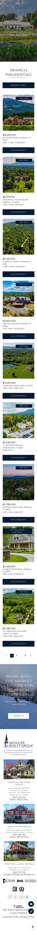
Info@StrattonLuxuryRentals (19, 874)
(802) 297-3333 (19, 797)
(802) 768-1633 (19, 835)
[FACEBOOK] (10, 897)
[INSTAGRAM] (16, 897)
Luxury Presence (18, 913)
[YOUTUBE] (27, 897)
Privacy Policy (27, 917)
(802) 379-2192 (19, 872)
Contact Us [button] (18, 716)
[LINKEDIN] (21, 897)
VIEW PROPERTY (18, 150)
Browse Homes (18, 85)
